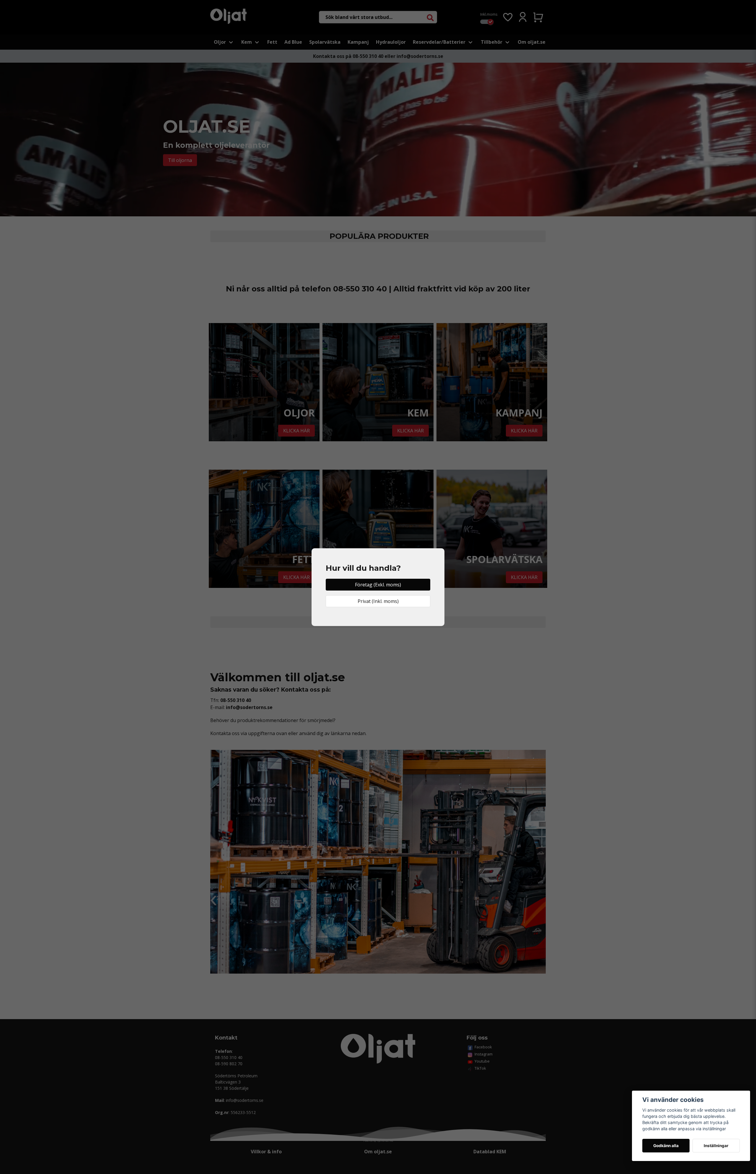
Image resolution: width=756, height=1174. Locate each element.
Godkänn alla (666, 1145)
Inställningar (716, 1145)
